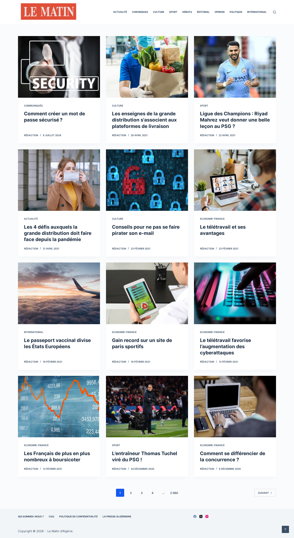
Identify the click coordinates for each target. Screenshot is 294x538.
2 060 (174, 493)
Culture (158, 11)
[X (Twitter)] (200, 516)
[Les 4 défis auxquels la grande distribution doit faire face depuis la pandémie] (59, 180)
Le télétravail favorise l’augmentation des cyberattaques (225, 346)
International (257, 11)
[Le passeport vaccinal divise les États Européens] (59, 293)
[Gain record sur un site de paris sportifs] (147, 293)
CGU (51, 516)
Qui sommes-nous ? (31, 516)
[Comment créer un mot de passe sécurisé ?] (59, 67)
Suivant (263, 492)
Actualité (120, 11)
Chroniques (140, 11)
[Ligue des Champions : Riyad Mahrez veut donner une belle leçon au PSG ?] (235, 67)
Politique (236, 11)
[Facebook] (194, 516)
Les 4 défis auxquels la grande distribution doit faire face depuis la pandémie (57, 233)
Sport (173, 11)
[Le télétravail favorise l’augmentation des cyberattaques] (235, 293)
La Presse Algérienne (117, 516)
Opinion (220, 11)
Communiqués (33, 105)
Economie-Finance (212, 218)
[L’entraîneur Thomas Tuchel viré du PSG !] (147, 406)
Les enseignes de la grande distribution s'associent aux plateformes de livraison (144, 120)
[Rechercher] (274, 12)
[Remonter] (285, 529)
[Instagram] (206, 516)
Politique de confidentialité (78, 516)
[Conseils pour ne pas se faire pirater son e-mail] (147, 180)
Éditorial (203, 11)
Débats (187, 11)
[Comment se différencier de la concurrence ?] (235, 406)
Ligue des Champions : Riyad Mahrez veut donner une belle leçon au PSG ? (235, 120)
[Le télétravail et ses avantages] (235, 180)
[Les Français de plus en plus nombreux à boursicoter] (59, 406)
